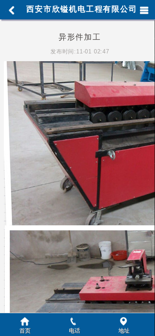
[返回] (10, 10)
